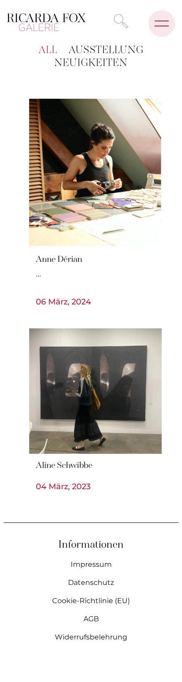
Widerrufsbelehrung (91, 637)
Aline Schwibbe (64, 466)
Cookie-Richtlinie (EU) (91, 600)
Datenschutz (91, 582)
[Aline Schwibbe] (95, 391)
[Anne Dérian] (95, 173)
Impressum (91, 564)
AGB (91, 619)
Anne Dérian (59, 259)
